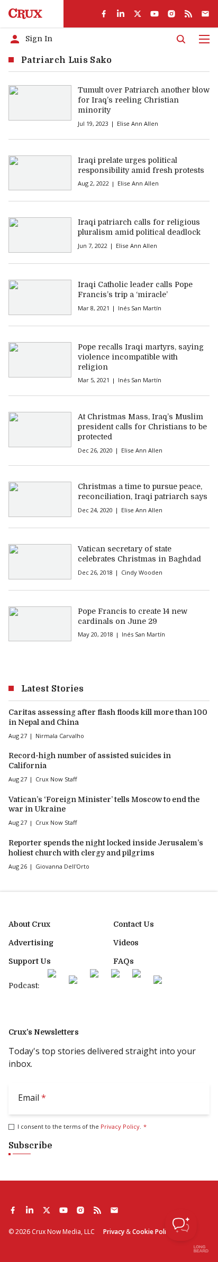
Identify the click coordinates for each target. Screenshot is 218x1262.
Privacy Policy (120, 1126)
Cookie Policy (152, 1231)
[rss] (188, 13)
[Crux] (25, 13)
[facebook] (103, 13)
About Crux (29, 924)
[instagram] (171, 13)
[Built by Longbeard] (201, 1249)
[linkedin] (120, 13)
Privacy (113, 1231)
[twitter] (137, 13)
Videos (126, 942)
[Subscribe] (205, 13)
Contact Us (133, 924)
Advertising (30, 942)
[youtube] (154, 13)
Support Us (29, 961)
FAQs (123, 961)
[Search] (181, 39)
